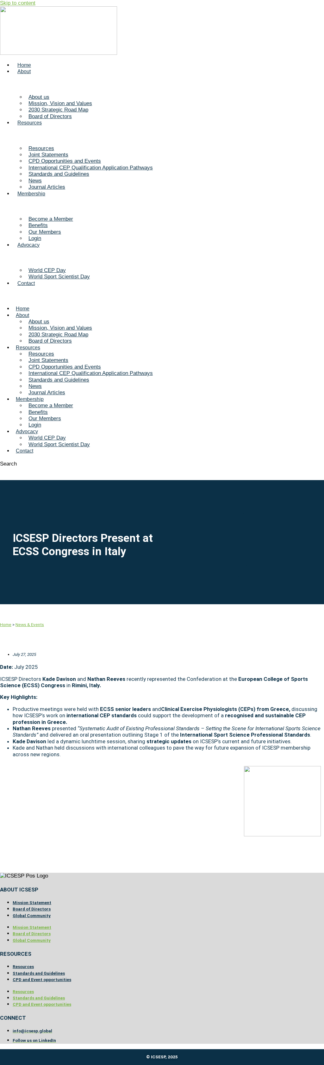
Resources (29, 122)
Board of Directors (50, 116)
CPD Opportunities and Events (64, 161)
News (35, 181)
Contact (26, 283)
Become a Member (50, 219)
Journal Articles (46, 187)
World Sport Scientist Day (59, 277)
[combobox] (28, 470)
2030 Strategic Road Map (58, 110)
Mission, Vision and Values (60, 103)
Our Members (44, 232)
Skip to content (17, 3)
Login (34, 238)
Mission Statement (32, 902)
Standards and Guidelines (58, 174)
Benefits (38, 225)
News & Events (30, 624)
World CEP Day (47, 270)
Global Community (32, 915)
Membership (31, 193)
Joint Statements (48, 155)
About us (38, 97)
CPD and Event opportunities (42, 979)
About (24, 71)
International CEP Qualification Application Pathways (90, 168)
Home (24, 65)
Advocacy (28, 245)
